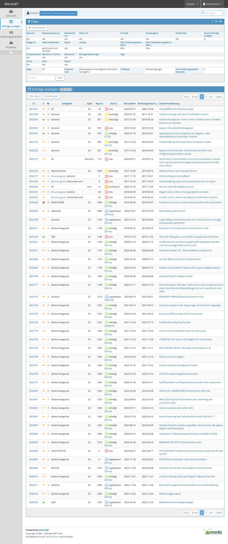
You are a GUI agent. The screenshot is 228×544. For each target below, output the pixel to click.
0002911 (33, 485)
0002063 (33, 128)
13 (48, 365)
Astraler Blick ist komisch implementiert (180, 259)
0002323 (33, 170)
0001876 (33, 114)
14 (48, 114)
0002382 (33, 186)
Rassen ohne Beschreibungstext (176, 128)
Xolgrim (109, 325)
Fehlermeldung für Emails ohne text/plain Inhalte (185, 141)
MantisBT (44, 530)
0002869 (33, 433)
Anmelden (46, 13)
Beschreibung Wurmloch (172, 210)
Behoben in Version (51, 54)
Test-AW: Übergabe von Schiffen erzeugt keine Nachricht (189, 236)
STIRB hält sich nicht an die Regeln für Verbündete (185, 339)
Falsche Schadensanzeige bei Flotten (178, 365)
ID (33, 103)
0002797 (33, 382)
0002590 (33, 219)
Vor (211, 96)
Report (67, 61)
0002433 (33, 197)
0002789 (33, 356)
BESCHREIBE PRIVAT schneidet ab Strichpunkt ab (185, 347)
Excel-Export (51, 96)
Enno (108, 145)
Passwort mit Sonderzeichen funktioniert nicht (183, 228)
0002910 (33, 476)
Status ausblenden (50, 42)
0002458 (33, 202)
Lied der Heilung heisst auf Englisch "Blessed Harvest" (187, 476)
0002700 (33, 276)
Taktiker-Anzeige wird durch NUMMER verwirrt (183, 114)
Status (67, 42)
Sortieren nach (68, 70)
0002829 (33, 390)
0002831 (33, 399)
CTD (107, 136)
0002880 (33, 450)
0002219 (33, 159)
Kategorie (31, 42)
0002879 (33, 442)
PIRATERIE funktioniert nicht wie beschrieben (183, 459)
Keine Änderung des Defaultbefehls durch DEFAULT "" (187, 416)
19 (48, 202)
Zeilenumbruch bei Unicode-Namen (178, 170)
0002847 (33, 425)
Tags (122, 54)
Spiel (44, 61)
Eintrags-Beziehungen (89, 54)
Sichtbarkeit (181, 33)
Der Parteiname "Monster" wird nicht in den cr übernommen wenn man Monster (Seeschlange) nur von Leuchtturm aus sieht (191, 288)
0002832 (33, 407)
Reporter (31, 33)
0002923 (33, 502)
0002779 (33, 330)
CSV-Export (35, 96)
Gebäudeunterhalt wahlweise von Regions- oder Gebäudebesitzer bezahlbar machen (184, 135)
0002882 (33, 459)
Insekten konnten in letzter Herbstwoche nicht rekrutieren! (190, 202)
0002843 (33, 416)
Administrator (52, 536)
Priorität (124, 33)
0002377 (33, 176)
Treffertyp (125, 69)
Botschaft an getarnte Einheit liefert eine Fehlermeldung (188, 485)
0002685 (33, 267)
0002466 (33, 210)
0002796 (33, 373)
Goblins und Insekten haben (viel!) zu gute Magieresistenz (189, 267)
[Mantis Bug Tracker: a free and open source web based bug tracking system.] (213, 531)
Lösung (82, 42)
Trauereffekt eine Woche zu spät (176, 109)
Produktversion (34, 54)
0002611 (33, 228)
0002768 (33, 322)
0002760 (33, 313)
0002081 (33, 133)
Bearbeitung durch (51, 33)
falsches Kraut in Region (171, 356)
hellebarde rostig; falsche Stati (175, 322)
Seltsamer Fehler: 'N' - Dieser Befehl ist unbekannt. (185, 250)
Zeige (29, 69)
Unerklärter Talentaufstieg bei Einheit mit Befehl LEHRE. (188, 433)
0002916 (33, 493)
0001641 (33, 109)
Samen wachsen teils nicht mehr (176, 407)
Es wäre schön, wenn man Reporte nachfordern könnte (188, 197)
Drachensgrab (58, 176)
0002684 (33, 259)
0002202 (33, 150)
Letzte (218, 96)
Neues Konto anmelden (64, 13)
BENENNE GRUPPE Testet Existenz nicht (180, 442)
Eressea (191, 4)
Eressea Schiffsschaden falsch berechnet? (181, 313)
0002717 (33, 284)
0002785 (33, 339)
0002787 (33, 347)
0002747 (33, 296)
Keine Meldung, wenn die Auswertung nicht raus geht (187, 181)
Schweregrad (152, 33)
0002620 (33, 236)
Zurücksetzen (38, 27)
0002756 (33, 305)
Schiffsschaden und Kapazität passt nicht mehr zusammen (190, 382)
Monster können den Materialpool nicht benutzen (185, 467)
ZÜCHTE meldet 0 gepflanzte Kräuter (178, 373)
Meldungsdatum (146, 103)
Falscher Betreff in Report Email (175, 276)
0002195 (33, 141)
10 (48, 259)
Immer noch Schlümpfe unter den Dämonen (182, 330)
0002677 (33, 250)
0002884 (33, 467)
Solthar (109, 214)
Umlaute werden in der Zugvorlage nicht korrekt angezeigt (190, 305)
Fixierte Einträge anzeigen (211, 34)
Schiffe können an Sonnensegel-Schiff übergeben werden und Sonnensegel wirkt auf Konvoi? (189, 243)
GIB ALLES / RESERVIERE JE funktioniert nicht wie (184, 390)
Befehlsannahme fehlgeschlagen (176, 502)
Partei (29, 61)
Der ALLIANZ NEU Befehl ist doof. (176, 186)
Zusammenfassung (169, 103)
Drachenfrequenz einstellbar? (174, 176)
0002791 (33, 365)
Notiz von (83, 33)
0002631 (33, 241)
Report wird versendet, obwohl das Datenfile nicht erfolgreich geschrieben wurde (185, 152)
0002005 (33, 119)
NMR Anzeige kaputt (170, 493)
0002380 (33, 181)
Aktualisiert (130, 103)
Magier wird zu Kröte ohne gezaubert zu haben (184, 191)
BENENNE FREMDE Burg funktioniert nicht (181, 296)
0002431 (33, 191)
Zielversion (69, 54)
